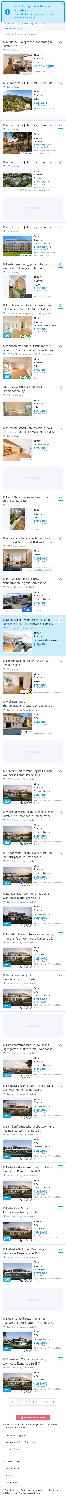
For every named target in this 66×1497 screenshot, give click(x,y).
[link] (12, 1402)
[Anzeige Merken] (60, 42)
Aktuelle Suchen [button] (13, 1449)
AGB (23, 1490)
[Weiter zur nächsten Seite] (53, 1402)
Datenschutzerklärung (37, 1490)
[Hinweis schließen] (63, 3)
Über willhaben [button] (13, 1461)
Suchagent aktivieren (35, 1417)
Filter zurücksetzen (12, 28)
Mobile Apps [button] (12, 1482)
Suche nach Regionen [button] (16, 1435)
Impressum (54, 1490)
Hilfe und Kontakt (10, 1490)
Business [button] (10, 1475)
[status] (33, 11)
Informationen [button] (12, 1468)
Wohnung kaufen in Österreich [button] (20, 1442)
